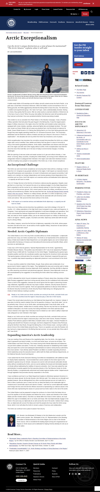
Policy (92, 22)
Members (36, 468)
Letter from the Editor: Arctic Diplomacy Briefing (83, 199)
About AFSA (90, 25)
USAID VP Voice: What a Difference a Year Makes (84, 233)
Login (36, 9)
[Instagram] (72, 473)
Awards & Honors (81, 22)
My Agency (74, 14)
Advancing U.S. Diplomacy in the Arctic (84, 131)
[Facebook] (69, 473)
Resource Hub (70, 9)
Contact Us (17, 9)
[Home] (11, 23)
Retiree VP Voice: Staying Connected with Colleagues (84, 240)
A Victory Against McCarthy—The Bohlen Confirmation (84, 181)
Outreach (53, 22)
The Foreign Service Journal (14, 32)
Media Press (37, 480)
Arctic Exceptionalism (83, 159)
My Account (27, 9)
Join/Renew (86, 3)
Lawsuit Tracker (58, 9)
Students (61, 22)
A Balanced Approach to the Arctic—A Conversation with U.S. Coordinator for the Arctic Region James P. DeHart (84, 140)
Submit (79, 64)
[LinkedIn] (76, 473)
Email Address (79, 56)
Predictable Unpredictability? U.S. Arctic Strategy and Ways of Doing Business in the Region (38, 448)
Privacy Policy (48, 489)
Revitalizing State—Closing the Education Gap (83, 115)
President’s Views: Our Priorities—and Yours (84, 193)
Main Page (81, 90)
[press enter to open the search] (92, 12)
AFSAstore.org (83, 9)
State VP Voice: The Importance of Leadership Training (83, 225)
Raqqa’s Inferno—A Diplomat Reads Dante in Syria (84, 169)
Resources (70, 22)
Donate (85, 14)
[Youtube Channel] (79, 473)
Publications (43, 22)
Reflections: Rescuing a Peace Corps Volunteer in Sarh (84, 213)
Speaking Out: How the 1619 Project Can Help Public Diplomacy (84, 206)
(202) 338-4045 (21, 476)
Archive (80, 92)
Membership (32, 22)
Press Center (46, 9)
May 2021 (26, 32)
